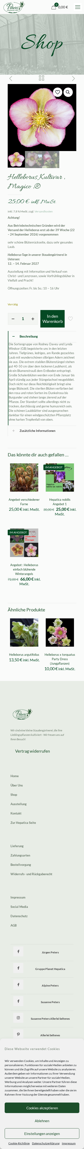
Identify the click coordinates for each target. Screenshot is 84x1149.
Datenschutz (19, 916)
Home (14, 776)
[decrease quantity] (13, 319)
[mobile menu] (78, 7)
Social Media (19, 907)
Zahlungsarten (20, 855)
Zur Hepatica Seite (23, 823)
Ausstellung (18, 804)
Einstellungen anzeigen (42, 1133)
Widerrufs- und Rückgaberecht (31, 874)
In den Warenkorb (52, 319)
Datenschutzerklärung (46, 1143)
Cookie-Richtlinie (19, 1143)
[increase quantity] (33, 319)
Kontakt (15, 813)
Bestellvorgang (20, 865)
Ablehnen (42, 1121)
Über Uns (16, 785)
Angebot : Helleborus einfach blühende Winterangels (24, 569)
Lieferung (17, 846)
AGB (13, 925)
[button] (68, 92)
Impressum (69, 1143)
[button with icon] (18, 951)
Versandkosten (44, 211)
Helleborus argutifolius (24, 654)
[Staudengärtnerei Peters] (14, 7)
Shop (13, 795)
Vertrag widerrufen (32, 751)
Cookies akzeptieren (42, 1108)
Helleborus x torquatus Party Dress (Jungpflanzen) (60, 659)
